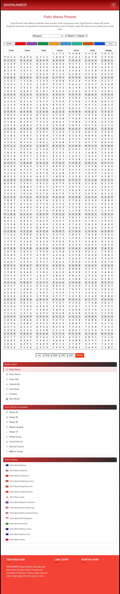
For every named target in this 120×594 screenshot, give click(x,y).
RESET (9, 43)
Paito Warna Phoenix (60, 17)
